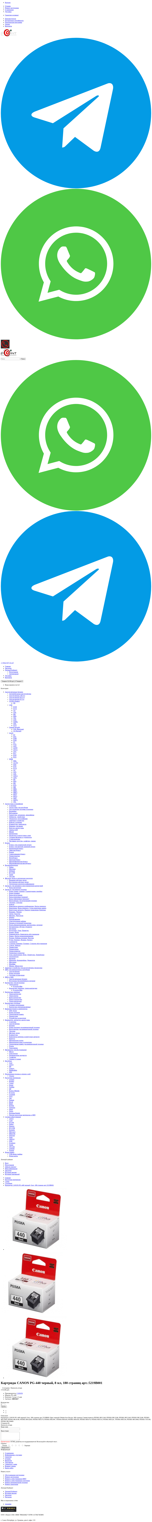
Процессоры (13, 1016)
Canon (11, 1083)
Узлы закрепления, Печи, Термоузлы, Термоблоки (26, 955)
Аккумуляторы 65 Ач (16, 699)
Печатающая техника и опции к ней (18, 1074)
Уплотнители (14, 956)
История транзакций (12, 1174)
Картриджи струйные (12, 1003)
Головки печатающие (16, 1005)
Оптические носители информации (21, 884)
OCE (11, 1096)
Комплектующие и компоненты (16, 1009)
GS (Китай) (17, 731)
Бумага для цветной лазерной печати (22, 847)
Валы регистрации (15, 895)
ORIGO (11, 1139)
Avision (11, 1079)
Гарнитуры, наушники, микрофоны (21, 815)
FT (14, 742)
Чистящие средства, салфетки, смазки (22, 841)
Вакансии (8, 1460)
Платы (11, 1046)
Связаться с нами (11, 1464)
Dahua (11, 867)
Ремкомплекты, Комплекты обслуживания (24, 934)
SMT (15, 798)
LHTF (15, 748)
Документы (9, 1462)
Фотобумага (13, 858)
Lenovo (11, 1068)
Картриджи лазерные (12, 992)
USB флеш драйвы (15, 1154)
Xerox (11, 1111)
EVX (15, 709)
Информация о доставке (13, 1455)
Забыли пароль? (10, 1167)
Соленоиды (13, 942)
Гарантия (8, 1457)
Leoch (11, 733)
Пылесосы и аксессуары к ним (20, 835)
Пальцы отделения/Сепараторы (20, 923)
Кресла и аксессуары (16, 828)
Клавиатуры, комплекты (17, 824)
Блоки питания (14, 973)
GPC (15, 772)
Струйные (8, 1183)
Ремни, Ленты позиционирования (21, 936)
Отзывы (8, 6)
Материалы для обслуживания (15, 1050)
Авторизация (13, 674)
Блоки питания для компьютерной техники (24, 1027)
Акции (7, 24)
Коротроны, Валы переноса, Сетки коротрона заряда (27, 908)
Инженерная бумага (16, 848)
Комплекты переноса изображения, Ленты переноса (27, 906)
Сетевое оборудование (13, 1117)
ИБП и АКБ (9, 977)
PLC (14, 753)
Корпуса (12, 1038)
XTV (15, 725)
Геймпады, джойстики (17, 817)
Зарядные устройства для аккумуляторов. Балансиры (23, 968)
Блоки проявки (14, 893)
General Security (14, 727)
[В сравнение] (6, 1412)
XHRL (15, 722)
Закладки (8, 1170)
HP (14, 779)
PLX (14, 757)
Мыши (11, 832)
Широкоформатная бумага (18, 861)
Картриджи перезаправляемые (20, 1007)
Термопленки (14, 949)
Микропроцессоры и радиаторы (20, 1042)
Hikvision (12, 869)
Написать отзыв (16, 1388)
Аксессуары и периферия (14, 804)
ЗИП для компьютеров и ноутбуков (17, 970)
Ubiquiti (11, 1148)
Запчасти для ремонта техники (16, 889)
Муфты (11, 917)
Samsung (12, 1107)
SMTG (15, 800)
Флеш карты (13, 1156)
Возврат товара (10, 1466)
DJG (14, 737)
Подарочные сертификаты (14, 20)
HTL (15, 785)
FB (14, 703)
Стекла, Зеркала (14, 945)
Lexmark (12, 1094)
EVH (15, 707)
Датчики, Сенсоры (15, 902)
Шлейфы (12, 964)
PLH (14, 755)
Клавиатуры (13, 1035)
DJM (15, 738)
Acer (10, 1063)
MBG (15, 791)
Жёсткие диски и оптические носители (19, 878)
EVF (14, 766)
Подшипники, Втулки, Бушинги (20, 927)
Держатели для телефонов (18, 819)
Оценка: (4, 1443)
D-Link (11, 1122)
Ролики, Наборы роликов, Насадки (21, 938)
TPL (14, 718)
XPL (14, 724)
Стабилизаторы (14, 839)
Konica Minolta (14, 1091)
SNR (10, 1141)
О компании (9, 10)
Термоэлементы (14, 951)
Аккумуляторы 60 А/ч (17, 697)
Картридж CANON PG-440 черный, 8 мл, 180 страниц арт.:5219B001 (29, 1185)
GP (14, 710)
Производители (10, 19)
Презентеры (13, 833)
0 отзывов (6, 1388)
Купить (4, 1406)
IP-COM (12, 873)
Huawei (11, 1126)
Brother (11, 1081)
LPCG (15, 750)
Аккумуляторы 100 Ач (17, 696)
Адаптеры (12, 806)
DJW (15, 740)
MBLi (15, 792)
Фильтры (12, 958)
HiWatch (12, 871)
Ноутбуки (8, 1061)
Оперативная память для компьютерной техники (26, 1044)
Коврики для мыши (16, 826)
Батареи (12, 1025)
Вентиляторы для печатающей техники (23, 901)
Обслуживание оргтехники (14, 1475)
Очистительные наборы (17, 921)
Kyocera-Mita (17, 986)
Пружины (12, 929)
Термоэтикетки (14, 856)
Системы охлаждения (16, 975)
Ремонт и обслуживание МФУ (15, 1479)
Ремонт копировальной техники (16, 1482)
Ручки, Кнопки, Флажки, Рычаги (20, 940)
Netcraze (12, 1135)
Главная (8, 1178)
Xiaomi (11, 1150)
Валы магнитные (15, 888)
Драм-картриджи (15, 994)
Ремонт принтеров (11, 1484)
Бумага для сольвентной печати (20, 845)
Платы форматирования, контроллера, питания (25, 925)
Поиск (23, 359)
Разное (11, 852)
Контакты (8, 26)
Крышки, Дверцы (15, 912)
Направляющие (14, 919)
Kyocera (12, 1093)
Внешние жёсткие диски (18, 880)
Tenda (11, 874)
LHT (15, 746)
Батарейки (12, 811)
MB (14, 787)
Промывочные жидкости (18, 1055)
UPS (14, 720)
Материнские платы (16, 1040)
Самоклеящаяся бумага (17, 854)
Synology (12, 1143)
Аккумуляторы (14, 971)
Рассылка (8, 1497)
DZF (14, 765)
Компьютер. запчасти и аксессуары (17, 1020)
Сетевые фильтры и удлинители (20, 837)
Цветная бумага (14, 860)
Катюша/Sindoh (14, 1113)
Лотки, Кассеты (14, 914)
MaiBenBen (13, 1070)
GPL (14, 712)
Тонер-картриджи (15, 1001)
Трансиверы (13, 1048)
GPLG (15, 776)
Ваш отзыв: (5, 1431)
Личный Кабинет (11, 1491)
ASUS (11, 1065)
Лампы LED (13, 830)
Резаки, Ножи (14, 932)
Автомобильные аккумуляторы (20, 694)
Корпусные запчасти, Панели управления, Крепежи (27, 910)
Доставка (8, 12)
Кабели (11, 904)
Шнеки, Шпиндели (16, 966)
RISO (11, 1104)
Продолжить (5, 1447)
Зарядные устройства (16, 820)
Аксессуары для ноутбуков (18, 807)
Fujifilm (11, 1087)
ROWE (11, 1106)
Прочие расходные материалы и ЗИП (22, 1115)
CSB (10, 705)
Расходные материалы (13, 1078)
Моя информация (11, 1169)
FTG (14, 744)
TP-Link (12, 876)
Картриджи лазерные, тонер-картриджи (23, 988)
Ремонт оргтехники (12, 8)
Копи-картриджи (15, 997)
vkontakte (8, 1504)
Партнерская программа (13, 22)
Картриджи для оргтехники (15, 983)
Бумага (7, 843)
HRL (15, 716)
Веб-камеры (13, 813)
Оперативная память (16, 1014)
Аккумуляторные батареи (14, 692)
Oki (10, 1098)
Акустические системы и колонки (21, 809)
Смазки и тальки (15, 1059)
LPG (14, 751)
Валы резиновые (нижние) (18, 897)
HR (14, 714)
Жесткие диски (14, 1033)
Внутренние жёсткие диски (19, 882)
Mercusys (12, 1132)
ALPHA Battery (14, 701)
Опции (11, 1076)
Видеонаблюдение (11, 865)
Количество (5, 1402)
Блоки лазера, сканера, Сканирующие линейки (25, 891)
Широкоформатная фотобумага (20, 863)
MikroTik (12, 1134)
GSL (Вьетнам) (18, 729)
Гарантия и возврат (12, 15)
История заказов (11, 1172)
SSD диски (13, 1011)
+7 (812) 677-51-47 (7, 663)
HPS (14, 781)
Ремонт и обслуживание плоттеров (17, 1481)
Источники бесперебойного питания (22, 981)
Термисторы (13, 947)
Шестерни (12, 962)
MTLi (15, 796)
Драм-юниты (13, 984)
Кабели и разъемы (15, 822)
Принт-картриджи (15, 999)
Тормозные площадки (17, 953)
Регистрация (13, 672)
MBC (15, 789)
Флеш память (9, 1152)
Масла (11, 1052)
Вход (6, 1163)
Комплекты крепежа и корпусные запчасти (24, 1037)
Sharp (11, 1109)
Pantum (11, 1100)
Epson (11, 1085)
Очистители (13, 1053)
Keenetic (12, 1130)
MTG (15, 794)
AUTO (15, 763)
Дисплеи (12, 1031)
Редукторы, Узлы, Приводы (19, 930)
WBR (11, 759)
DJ (14, 735)
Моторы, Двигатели (16, 915)
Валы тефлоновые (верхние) (19, 899)
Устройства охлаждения (17, 1018)
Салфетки (12, 1057)
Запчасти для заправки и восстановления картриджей (24, 886)
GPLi (15, 778)
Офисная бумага (15, 850)
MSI (10, 1072)
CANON (20, 1393)
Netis (11, 1137)
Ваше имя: (4, 1427)
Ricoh (11, 1102)
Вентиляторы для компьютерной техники (24, 1029)
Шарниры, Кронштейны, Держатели (22, 960)
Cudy (11, 1120)
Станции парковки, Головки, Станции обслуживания (28, 943)
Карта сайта (9, 1468)
